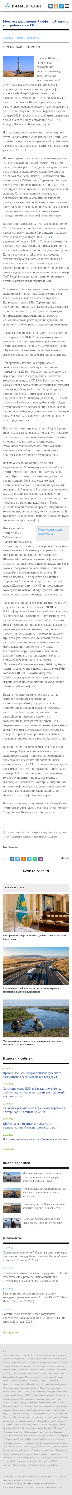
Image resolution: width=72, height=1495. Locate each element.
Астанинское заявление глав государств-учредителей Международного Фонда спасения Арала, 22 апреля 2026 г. (34, 1317)
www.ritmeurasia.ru (31, 1483)
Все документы (10, 1332)
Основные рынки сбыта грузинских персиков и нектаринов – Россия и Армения (34, 1109)
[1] (51, 237)
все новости (8, 1149)
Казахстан (13, 847)
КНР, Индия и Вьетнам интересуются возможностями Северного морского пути (30, 1125)
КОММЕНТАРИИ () (36, 870)
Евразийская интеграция (21, 47)
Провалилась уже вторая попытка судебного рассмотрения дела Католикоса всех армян (32, 1074)
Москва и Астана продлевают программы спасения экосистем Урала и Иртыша (32, 1043)
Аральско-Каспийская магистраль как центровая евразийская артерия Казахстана (31, 990)
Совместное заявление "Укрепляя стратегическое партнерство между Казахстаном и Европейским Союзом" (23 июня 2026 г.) (35, 1256)
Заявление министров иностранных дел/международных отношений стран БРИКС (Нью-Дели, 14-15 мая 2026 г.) (35, 1297)
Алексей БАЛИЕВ (24, 37)
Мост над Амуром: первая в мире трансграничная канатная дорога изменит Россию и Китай (41, 1177)
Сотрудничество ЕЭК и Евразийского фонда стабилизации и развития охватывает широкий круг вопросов (34, 1092)
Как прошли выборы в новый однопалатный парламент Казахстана (34, 937)
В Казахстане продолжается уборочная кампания (35, 1139)
